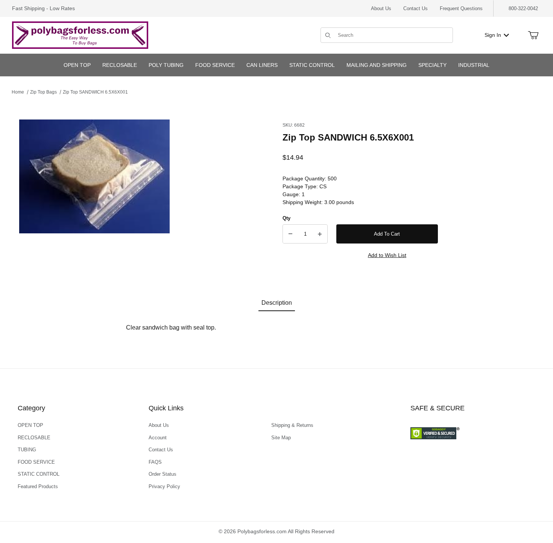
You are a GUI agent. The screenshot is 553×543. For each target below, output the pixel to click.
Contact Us (415, 8)
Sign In (493, 35)
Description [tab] (276, 302)
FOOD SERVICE (36, 462)
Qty (286, 218)
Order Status (162, 474)
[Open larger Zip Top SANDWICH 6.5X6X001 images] (94, 176)
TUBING (27, 449)
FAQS (155, 462)
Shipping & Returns (292, 425)
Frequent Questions (461, 8)
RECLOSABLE (34, 437)
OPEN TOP (30, 425)
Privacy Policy (164, 486)
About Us (381, 8)
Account (158, 437)
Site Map (281, 437)
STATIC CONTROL (38, 474)
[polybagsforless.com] (80, 35)
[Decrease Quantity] (290, 234)
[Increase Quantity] (319, 234)
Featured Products (38, 486)
